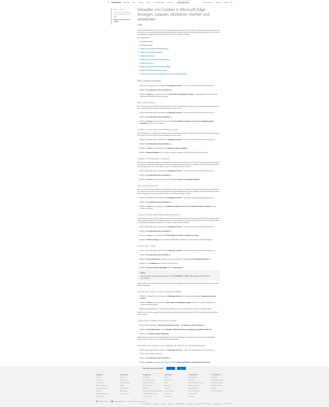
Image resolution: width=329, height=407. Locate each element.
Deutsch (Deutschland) (103, 401)
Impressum (163, 403)
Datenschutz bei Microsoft (216, 385)
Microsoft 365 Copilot (168, 391)
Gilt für (140, 25)
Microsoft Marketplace (193, 388)
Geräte (148, 2)
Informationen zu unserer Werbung (203, 403)
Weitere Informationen (124, 393)
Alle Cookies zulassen (146, 45)
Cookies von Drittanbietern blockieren (151, 52)
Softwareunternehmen (193, 393)
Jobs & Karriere (214, 377)
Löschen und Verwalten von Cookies (122, 20)
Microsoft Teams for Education (149, 382)
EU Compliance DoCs (216, 403)
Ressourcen (170, 2)
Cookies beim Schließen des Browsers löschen (153, 70)
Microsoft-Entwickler (192, 377)
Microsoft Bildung (146, 377)
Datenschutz (170, 403)
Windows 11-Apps (99, 396)
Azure (165, 382)
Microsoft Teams (167, 393)
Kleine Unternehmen (168, 396)
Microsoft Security (168, 380)
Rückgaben (122, 385)
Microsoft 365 (126, 2)
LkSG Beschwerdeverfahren (216, 391)
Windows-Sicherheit (119, 9)
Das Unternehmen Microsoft (217, 380)
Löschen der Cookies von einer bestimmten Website (155, 66)
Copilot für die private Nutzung (102, 388)
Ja (170, 368)
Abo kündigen (156, 403)
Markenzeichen (190, 403)
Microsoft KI (166, 377)
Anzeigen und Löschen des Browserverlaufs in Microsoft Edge (122, 14)
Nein (181, 368)
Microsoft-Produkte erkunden (102, 393)
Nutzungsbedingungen (180, 403)
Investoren (213, 388)
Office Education (146, 388)
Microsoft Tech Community (194, 385)
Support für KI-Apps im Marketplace (195, 382)
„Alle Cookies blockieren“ (147, 56)
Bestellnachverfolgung (124, 388)
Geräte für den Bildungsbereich (149, 380)
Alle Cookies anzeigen (146, 41)
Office (134, 2)
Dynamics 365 (167, 385)
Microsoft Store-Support (125, 382)
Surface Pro (98, 377)
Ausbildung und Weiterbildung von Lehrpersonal (153, 391)
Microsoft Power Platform (193, 391)
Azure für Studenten (147, 396)
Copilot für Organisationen (101, 385)
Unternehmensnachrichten (216, 382)
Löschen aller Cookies (146, 63)
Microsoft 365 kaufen (183, 2)
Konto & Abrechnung (159, 2)
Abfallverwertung (123, 391)
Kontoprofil (122, 377)
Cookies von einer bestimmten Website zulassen (154, 48)
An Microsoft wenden (146, 403)
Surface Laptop (99, 380)
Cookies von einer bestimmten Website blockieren (155, 59)
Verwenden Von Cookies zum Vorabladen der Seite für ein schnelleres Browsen (163, 74)
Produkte (140, 2)
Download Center (123, 380)
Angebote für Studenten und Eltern (150, 393)
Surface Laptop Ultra (100, 382)
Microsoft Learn (191, 380)
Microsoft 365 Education (148, 385)
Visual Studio (191, 396)
